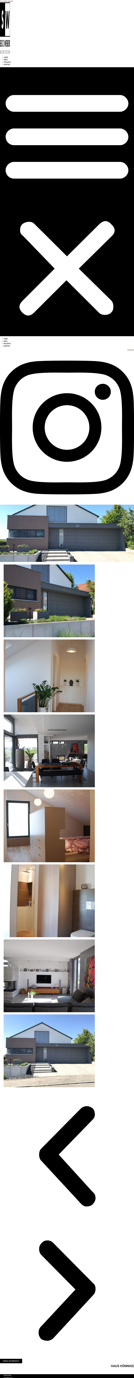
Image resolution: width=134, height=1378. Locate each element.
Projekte (7, 62)
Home (6, 57)
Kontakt (7, 64)
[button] (67, 201)
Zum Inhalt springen (6, 1)
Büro (6, 60)
